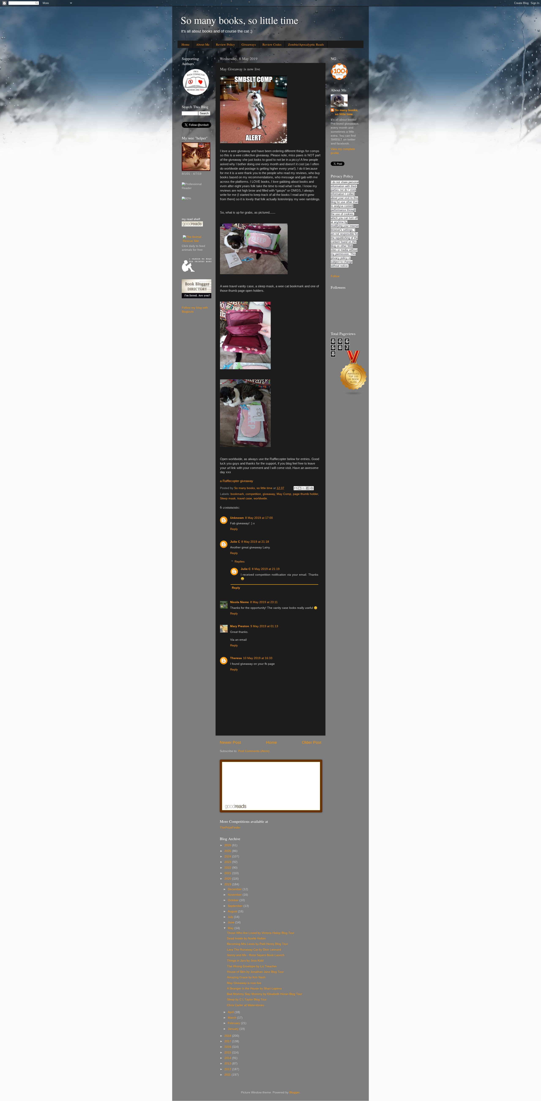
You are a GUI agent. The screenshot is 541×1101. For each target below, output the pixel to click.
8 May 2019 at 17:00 (259, 517)
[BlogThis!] (300, 488)
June (231, 922)
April (231, 1012)
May (231, 928)
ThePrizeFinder (230, 827)
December (235, 889)
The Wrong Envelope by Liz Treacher (252, 966)
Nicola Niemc (239, 602)
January (233, 1028)
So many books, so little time (239, 20)
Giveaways (249, 44)
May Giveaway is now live (244, 983)
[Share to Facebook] (308, 488)
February (234, 1023)
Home (186, 44)
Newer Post (230, 742)
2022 (228, 867)
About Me (202, 44)
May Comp (284, 494)
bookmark (237, 494)
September (235, 906)
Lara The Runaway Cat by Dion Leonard (254, 949)
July (231, 916)
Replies (240, 561)
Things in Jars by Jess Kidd (245, 960)
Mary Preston (239, 626)
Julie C (235, 541)
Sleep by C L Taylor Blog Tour (247, 999)
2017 (228, 1041)
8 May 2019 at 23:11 (264, 602)
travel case (244, 498)
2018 (228, 1035)
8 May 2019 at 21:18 (255, 541)
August (233, 911)
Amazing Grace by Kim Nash (246, 977)
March (232, 1017)
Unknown (237, 517)
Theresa (236, 658)
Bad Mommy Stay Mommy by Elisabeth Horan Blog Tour (264, 994)
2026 (228, 845)
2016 (228, 1046)
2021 (228, 873)
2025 (228, 851)
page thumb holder (305, 494)
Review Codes (271, 44)
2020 (228, 878)
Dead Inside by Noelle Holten (246, 938)
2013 (228, 1063)
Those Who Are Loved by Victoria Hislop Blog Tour (260, 933)
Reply (234, 529)
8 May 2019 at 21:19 (266, 569)
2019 (228, 884)
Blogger (294, 1092)
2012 (228, 1069)
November (235, 894)
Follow (335, 276)
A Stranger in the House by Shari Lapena (254, 988)
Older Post (311, 742)
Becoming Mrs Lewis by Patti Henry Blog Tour (257, 944)
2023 (228, 862)
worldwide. (261, 498)
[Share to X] (304, 488)
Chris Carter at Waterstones (245, 1005)
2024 (228, 856)
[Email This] (296, 488)
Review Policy (225, 44)
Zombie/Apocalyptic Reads (306, 44)
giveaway (269, 494)
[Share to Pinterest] (312, 488)
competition (253, 494)
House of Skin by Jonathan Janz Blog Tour (255, 971)
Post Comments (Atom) (253, 751)
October (233, 900)
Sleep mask (228, 498)
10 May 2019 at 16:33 (257, 658)
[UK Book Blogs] (353, 395)
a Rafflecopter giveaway (236, 481)
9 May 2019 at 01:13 (264, 626)
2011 (228, 1074)
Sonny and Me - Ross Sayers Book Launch (255, 955)
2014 (228, 1058)
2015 (228, 1052)
